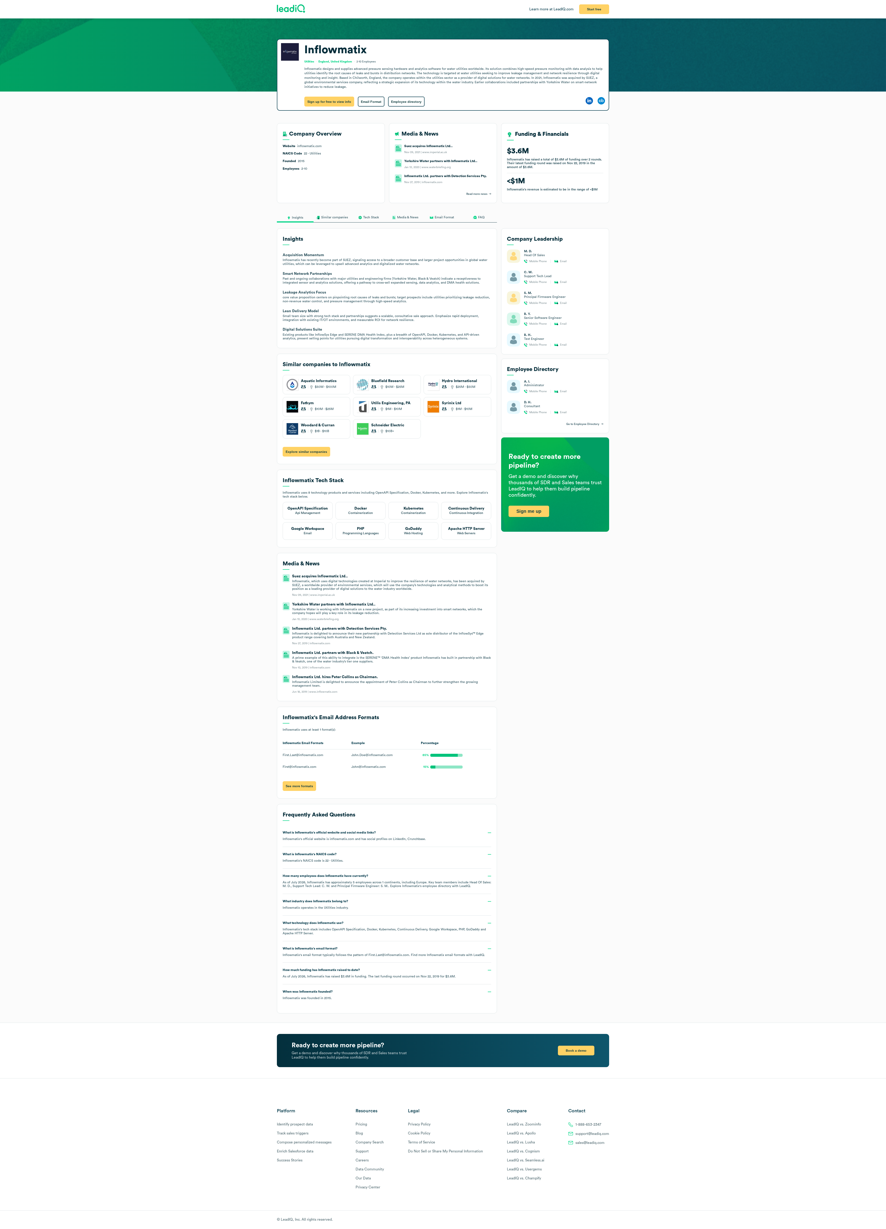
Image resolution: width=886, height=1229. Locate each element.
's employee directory (426, 886)
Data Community (370, 1169)
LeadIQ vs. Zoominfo (524, 1124)
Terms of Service (421, 1142)
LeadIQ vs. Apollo (521, 1133)
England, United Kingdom (335, 61)
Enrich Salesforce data (295, 1151)
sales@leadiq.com (590, 1143)
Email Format (371, 102)
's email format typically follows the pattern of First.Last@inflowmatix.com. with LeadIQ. (384, 952)
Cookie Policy (419, 1133)
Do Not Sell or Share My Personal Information (445, 1151)
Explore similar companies (306, 452)
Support (362, 1151)
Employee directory (406, 102)
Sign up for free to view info (329, 102)
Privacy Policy (419, 1124)
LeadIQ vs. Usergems (524, 1169)
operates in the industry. (315, 904)
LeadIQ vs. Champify (524, 1178)
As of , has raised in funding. (369, 973)
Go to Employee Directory (582, 424)
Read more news (476, 194)
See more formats (299, 786)
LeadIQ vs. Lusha (521, 1142)
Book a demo (576, 1050)
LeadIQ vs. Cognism (523, 1151)
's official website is (354, 836)
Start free (594, 9)
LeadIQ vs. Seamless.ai (525, 1160)
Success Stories (289, 1160)
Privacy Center (368, 1187)
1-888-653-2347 (588, 1124)
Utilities (329, 907)
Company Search (370, 1142)
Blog (359, 1133)
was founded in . (308, 995)
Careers (362, 1160)
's (313, 857)
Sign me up (528, 511)
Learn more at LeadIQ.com (551, 9)
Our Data (363, 1178)
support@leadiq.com (592, 1134)
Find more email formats (438, 955)
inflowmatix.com (342, 839)
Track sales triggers (292, 1133)
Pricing (361, 1124)
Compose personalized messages (304, 1142)
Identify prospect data (295, 1124)
